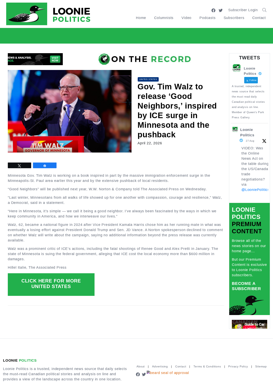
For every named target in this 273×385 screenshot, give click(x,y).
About (140, 366)
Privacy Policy (238, 366)
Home (141, 18)
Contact (259, 18)
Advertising (160, 366)
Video (186, 18)
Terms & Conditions (207, 366)
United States (148, 79)
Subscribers (234, 18)
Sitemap (261, 366)
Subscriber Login (243, 10)
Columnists (163, 18)
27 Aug (250, 141)
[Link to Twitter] (220, 10)
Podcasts (207, 18)
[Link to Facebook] (213, 10)
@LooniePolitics (255, 190)
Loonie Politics (247, 132)
